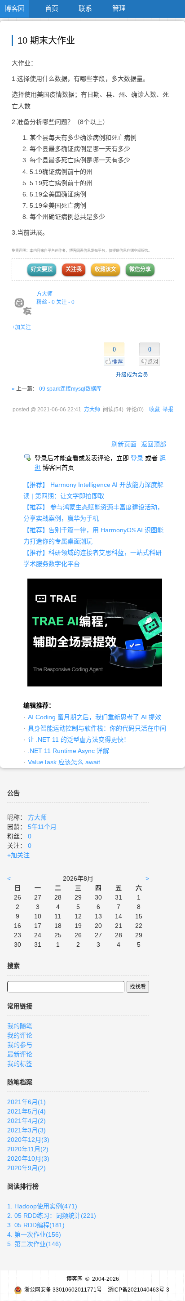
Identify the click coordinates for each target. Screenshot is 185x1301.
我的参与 (19, 1044)
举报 (168, 409)
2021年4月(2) (26, 1120)
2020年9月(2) (26, 1168)
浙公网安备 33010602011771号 (63, 1290)
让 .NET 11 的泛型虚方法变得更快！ (79, 739)
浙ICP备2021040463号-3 (138, 1290)
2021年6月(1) (26, 1101)
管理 (119, 8)
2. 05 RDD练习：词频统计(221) (51, 1215)
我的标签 (19, 1063)
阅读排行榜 (23, 1186)
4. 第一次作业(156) (34, 1234)
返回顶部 (153, 444)
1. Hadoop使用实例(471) (42, 1206)
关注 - (65, 302)
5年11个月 (42, 826)
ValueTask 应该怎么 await (64, 762)
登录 (137, 458)
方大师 (44, 294)
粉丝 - (45, 302)
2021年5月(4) (26, 1111)
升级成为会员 (132, 375)
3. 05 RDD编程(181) (36, 1225)
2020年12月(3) (28, 1139)
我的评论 (19, 1035)
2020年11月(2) (27, 1149)
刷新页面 (124, 444)
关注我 (74, 269)
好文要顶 (42, 269)
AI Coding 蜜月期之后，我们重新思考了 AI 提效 (94, 717)
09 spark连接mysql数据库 (70, 389)
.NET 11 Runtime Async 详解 (68, 750)
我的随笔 (19, 1025)
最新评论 (19, 1054)
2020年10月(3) (28, 1158)
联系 (85, 8)
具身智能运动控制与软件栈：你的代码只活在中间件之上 (106, 728)
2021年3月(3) (26, 1130)
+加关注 (21, 327)
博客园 (14, 8)
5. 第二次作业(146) (34, 1244)
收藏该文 (105, 269)
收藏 (154, 409)
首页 (51, 8)
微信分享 (140, 269)
